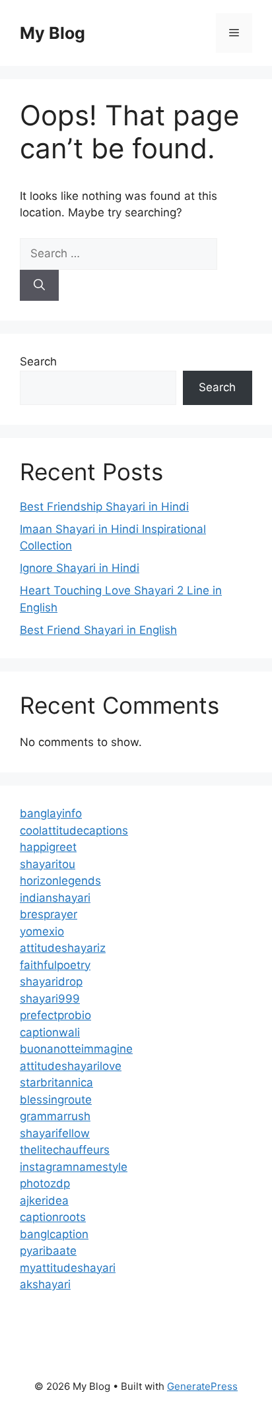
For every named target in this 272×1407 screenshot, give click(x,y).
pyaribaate (48, 1250)
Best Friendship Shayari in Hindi (104, 506)
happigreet (48, 847)
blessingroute (56, 1099)
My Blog (52, 33)
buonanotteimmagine (76, 1048)
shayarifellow (55, 1133)
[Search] (39, 285)
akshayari (45, 1284)
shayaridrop (51, 981)
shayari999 (50, 998)
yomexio (42, 931)
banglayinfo (51, 813)
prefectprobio (55, 1015)
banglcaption (54, 1234)
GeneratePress (202, 1386)
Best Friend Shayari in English (98, 630)
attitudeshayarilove (70, 1066)
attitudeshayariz (63, 947)
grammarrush (55, 1116)
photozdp (45, 1183)
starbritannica (56, 1082)
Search (38, 361)
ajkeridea (44, 1200)
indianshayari (55, 897)
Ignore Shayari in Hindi (79, 568)
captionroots (53, 1217)
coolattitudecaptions (74, 830)
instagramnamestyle (73, 1166)
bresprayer (48, 914)
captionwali (50, 1032)
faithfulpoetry (55, 965)
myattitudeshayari (68, 1267)
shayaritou (47, 864)
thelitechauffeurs (65, 1149)
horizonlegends (60, 880)
